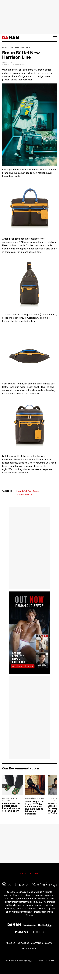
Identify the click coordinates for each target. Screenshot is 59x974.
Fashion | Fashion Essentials (16, 47)
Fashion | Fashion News (35, 798)
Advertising (37, 943)
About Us (10, 943)
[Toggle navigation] (55, 38)
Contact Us (23, 943)
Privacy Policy (29, 948)
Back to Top (29, 873)
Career (48, 943)
